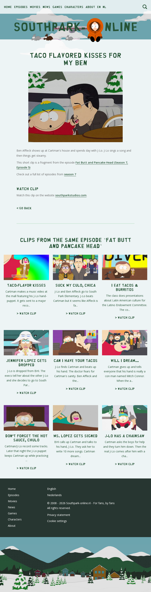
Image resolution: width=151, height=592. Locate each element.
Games (57, 6)
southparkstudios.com (71, 195)
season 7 (70, 174)
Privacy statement (58, 515)
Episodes (21, 6)
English (51, 489)
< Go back (24, 208)
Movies (35, 6)
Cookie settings (57, 521)
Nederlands (54, 495)
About (90, 6)
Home (8, 6)
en (99, 6)
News (46, 6)
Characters (73, 6)
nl (104, 6)
